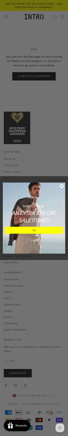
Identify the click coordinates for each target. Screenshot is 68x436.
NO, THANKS (34, 239)
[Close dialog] (61, 186)
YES (34, 230)
